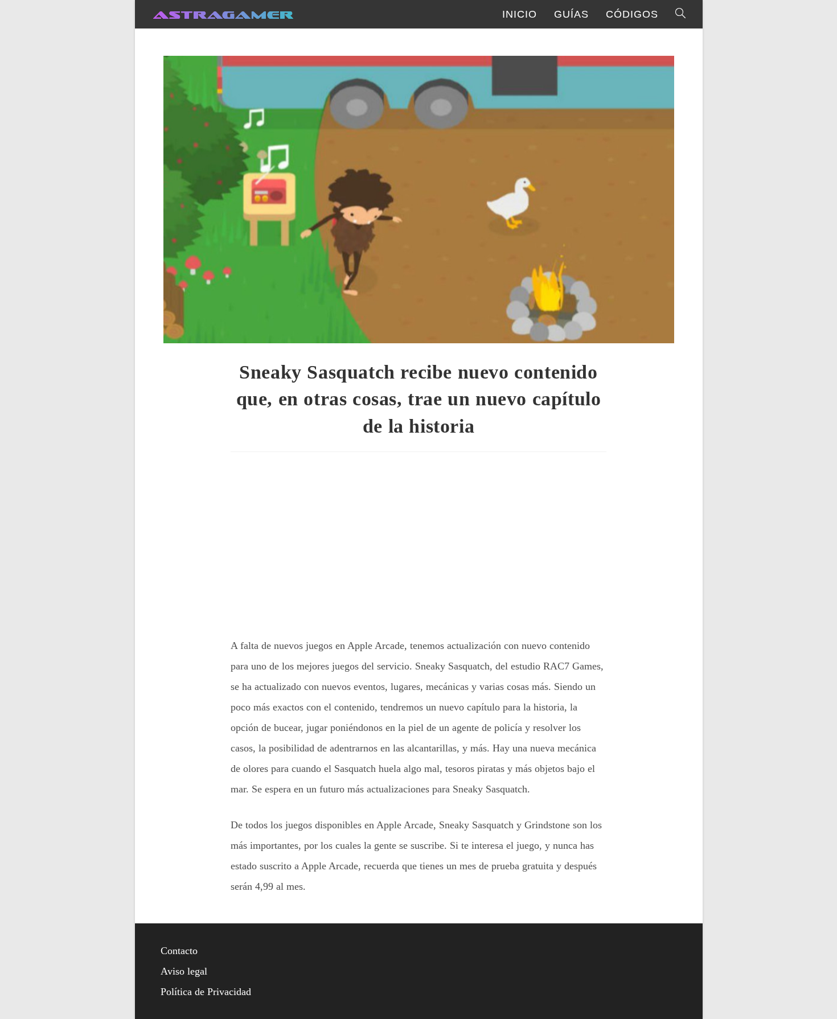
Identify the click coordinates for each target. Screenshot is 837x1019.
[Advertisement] (419, 540)
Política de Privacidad (206, 991)
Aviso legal (184, 971)
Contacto (179, 950)
